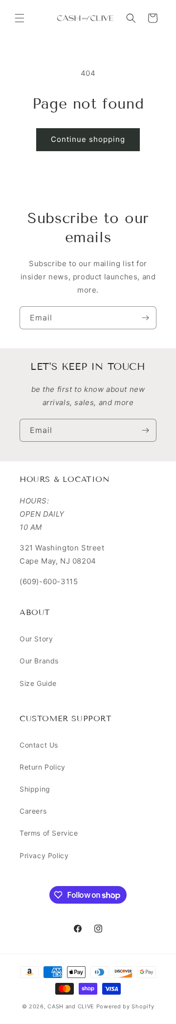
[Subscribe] (145, 317)
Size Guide (38, 683)
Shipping (35, 789)
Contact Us (39, 745)
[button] (19, 18)
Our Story (36, 639)
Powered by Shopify (125, 1006)
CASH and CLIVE (71, 1006)
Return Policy (43, 767)
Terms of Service (49, 833)
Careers (33, 811)
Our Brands (39, 661)
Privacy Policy (44, 855)
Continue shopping (88, 139)
